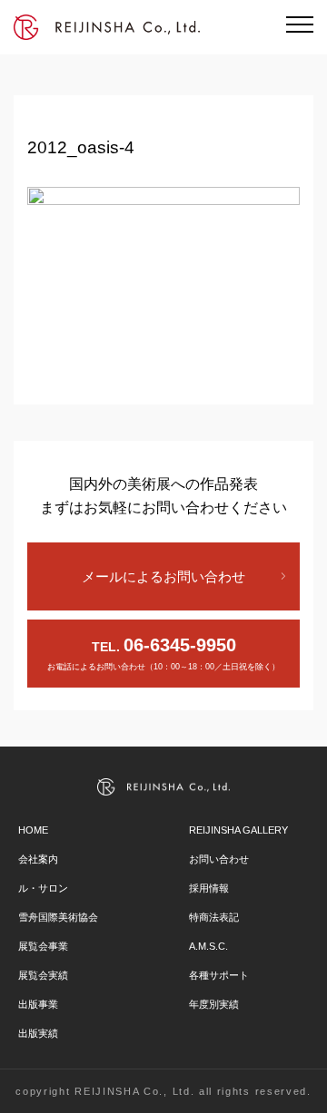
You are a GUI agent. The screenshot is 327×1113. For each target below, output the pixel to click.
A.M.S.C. (208, 946)
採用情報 (209, 888)
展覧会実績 (43, 975)
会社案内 (38, 859)
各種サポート (219, 975)
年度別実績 (214, 1004)
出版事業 (38, 1004)
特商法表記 (214, 917)
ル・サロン (43, 888)
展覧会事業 (43, 946)
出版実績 (38, 1033)
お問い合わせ (219, 859)
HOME (33, 830)
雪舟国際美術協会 (58, 917)
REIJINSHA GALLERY (238, 830)
